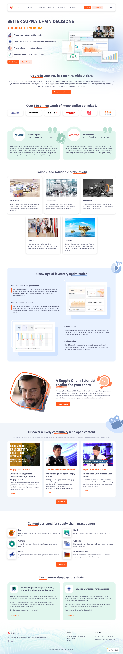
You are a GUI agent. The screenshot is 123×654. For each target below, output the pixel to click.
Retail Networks (16, 200)
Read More (15, 616)
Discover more (63, 404)
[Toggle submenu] (35, 7)
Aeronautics (51, 200)
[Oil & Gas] (80, 227)
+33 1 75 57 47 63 (107, 636)
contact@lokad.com (109, 639)
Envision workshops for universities (92, 589)
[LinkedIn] (8, 641)
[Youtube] (12, 641)
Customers (42, 7)
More (13, 493)
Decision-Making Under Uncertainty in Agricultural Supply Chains (22, 476)
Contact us (13, 62)
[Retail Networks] (25, 188)
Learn (50, 7)
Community (72, 7)
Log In (88, 7)
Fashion (31, 240)
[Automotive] (98, 188)
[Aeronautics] (61, 188)
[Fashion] (43, 227)
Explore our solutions (61, 92)
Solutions (30, 7)
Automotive (87, 200)
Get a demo (26, 62)
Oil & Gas (68, 240)
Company (60, 7)
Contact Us (97, 7)
